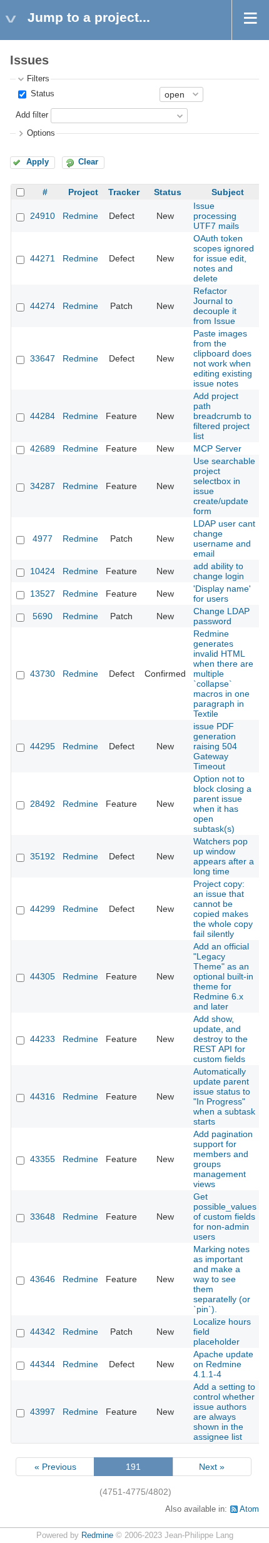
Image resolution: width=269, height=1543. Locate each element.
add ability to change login (218, 571)
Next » (212, 1467)
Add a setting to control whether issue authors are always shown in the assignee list (224, 1412)
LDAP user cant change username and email (224, 539)
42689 (42, 448)
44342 (42, 1332)
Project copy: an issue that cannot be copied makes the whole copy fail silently (223, 909)
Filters (38, 78)
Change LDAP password (221, 616)
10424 (42, 571)
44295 (42, 746)
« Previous (55, 1467)
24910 (42, 216)
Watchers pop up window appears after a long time (223, 856)
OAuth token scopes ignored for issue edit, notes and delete (223, 258)
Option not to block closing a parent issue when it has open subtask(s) (222, 804)
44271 (42, 258)
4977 (43, 539)
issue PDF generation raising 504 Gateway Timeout (215, 746)
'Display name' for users (222, 594)
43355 (42, 1159)
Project (83, 192)
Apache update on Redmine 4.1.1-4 (223, 1364)
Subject (227, 192)
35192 (42, 856)
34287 (42, 486)
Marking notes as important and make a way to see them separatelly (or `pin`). (221, 1279)
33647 (42, 358)
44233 (42, 1039)
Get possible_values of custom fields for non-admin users (224, 1216)
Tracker (124, 192)
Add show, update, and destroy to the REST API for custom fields (220, 1039)
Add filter (32, 115)
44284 (42, 416)
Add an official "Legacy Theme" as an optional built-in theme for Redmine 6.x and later (223, 976)
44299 (42, 909)
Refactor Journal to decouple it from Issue (214, 306)
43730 (42, 674)
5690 (43, 616)
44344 (42, 1364)
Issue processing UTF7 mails (216, 216)
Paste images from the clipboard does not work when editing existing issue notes (222, 358)
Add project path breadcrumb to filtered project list (222, 416)
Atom (249, 1509)
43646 (42, 1279)
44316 (42, 1096)
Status (41, 93)
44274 (42, 306)
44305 (42, 976)
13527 (42, 594)
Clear (88, 162)
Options (41, 133)
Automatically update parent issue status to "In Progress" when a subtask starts (224, 1096)
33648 (42, 1217)
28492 (42, 804)
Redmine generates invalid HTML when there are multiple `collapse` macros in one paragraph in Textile (223, 674)
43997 (42, 1412)
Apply (37, 162)
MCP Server (217, 448)
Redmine (80, 216)
